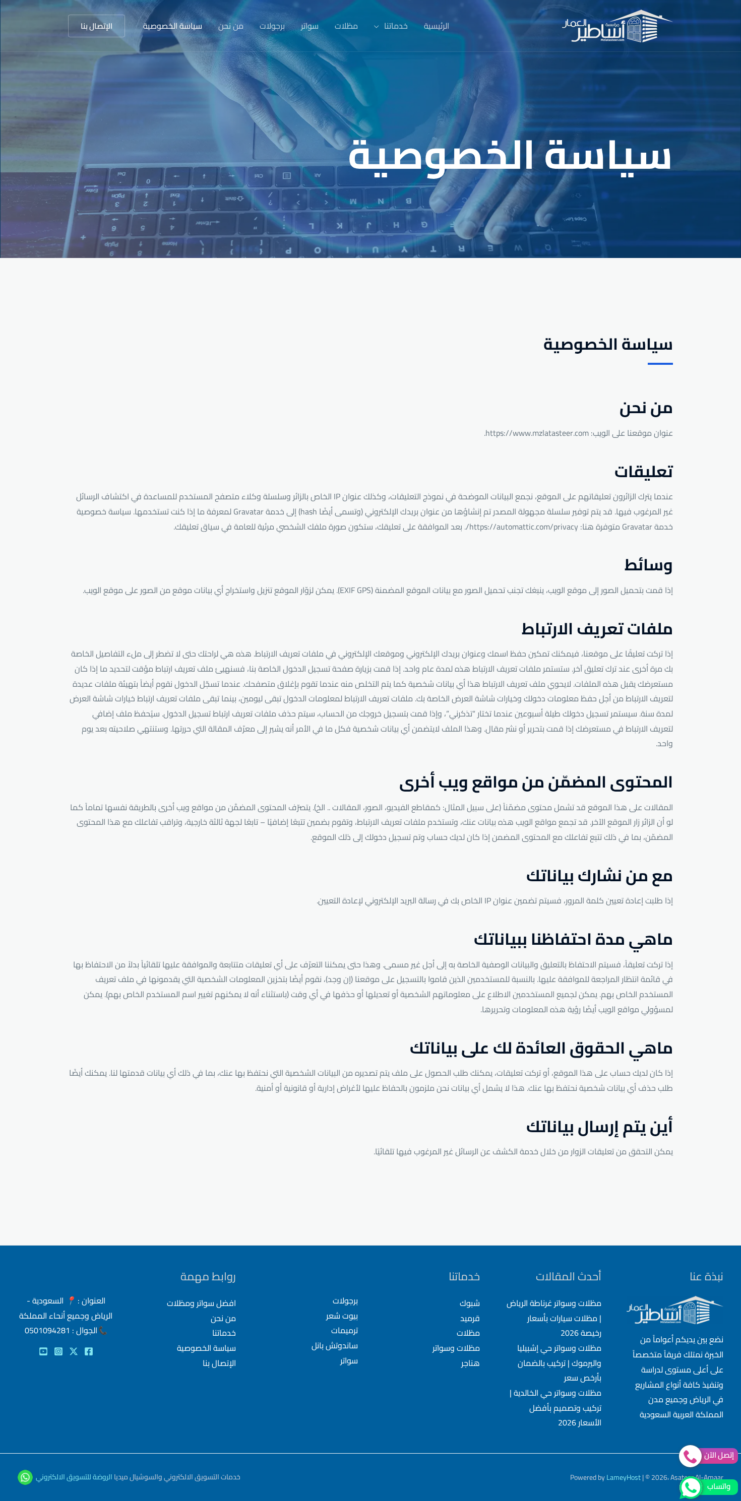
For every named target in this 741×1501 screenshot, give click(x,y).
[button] (96, 26)
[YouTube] (43, 1351)
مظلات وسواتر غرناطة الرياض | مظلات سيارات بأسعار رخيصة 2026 (554, 1317)
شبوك (470, 1303)
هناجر (470, 1363)
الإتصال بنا (219, 1363)
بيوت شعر (342, 1315)
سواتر (310, 25)
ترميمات (344, 1330)
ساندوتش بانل (335, 1345)
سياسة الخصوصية (172, 25)
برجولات (272, 25)
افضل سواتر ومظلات (201, 1303)
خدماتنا (396, 25)
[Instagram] (58, 1351)
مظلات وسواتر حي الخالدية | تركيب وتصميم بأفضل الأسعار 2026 (555, 1407)
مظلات (346, 25)
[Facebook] (88, 1351)
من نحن (230, 25)
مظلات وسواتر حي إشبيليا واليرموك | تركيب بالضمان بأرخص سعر (559, 1362)
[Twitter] (73, 1351)
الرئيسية (436, 25)
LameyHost (623, 1477)
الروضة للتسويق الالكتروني (74, 1476)
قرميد (470, 1318)
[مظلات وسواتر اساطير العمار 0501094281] (617, 24)
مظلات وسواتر (456, 1347)
